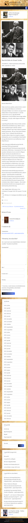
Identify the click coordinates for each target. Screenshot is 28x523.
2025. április (7, 340)
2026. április (7, 308)
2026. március (7, 311)
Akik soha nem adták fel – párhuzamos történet (17, 511)
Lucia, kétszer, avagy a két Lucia (12, 467)
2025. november (8, 321)
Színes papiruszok (7, 203)
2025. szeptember (8, 327)
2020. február (7, 418)
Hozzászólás (5, 247)
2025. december (8, 319)
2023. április (7, 405)
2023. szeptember (8, 391)
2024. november (8, 354)
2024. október (7, 356)
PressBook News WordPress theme (16, 521)
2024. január (7, 381)
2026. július (7, 305)
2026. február (7, 313)
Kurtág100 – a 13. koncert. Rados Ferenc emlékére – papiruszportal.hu (14, 503)
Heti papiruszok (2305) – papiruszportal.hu (13, 233)
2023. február (7, 410)
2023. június (7, 399)
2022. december (8, 416)
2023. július (7, 397)
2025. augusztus (8, 329)
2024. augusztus (8, 362)
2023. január (7, 413)
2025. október (7, 324)
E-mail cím (5, 273)
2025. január (7, 348)
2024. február (7, 378)
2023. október (7, 389)
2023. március (7, 408)
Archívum (10, 16)
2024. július (7, 364)
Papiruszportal (7, 437)
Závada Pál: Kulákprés (14, 218)
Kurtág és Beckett (8, 501)
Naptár (5, 434)
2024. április (7, 373)
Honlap (4, 279)
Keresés (6, 443)
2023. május (7, 402)
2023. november (8, 386)
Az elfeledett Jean (8, 490)
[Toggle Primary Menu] (25, 7)
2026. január (7, 316)
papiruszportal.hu (15, 2)
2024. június (7, 367)
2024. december (8, 351)
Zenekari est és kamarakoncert (11, 464)
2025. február (7, 346)
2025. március (7, 343)
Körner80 (6, 456)
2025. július (7, 332)
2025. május (7, 337)
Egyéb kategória (8, 431)
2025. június (7, 335)
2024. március (7, 375)
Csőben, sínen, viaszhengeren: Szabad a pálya (17, 13)
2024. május (7, 370)
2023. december (8, 383)
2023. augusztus (8, 394)
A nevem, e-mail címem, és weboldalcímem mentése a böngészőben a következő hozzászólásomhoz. (13, 287)
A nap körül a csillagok (9, 459)
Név (3, 267)
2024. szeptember (8, 359)
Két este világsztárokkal (10, 461)
